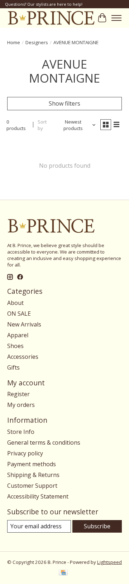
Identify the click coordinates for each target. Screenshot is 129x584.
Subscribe (97, 526)
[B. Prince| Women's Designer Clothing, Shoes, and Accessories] (51, 17)
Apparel (17, 335)
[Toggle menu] (116, 18)
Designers (36, 42)
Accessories (22, 357)
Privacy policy (25, 453)
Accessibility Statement (37, 496)
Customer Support (32, 486)
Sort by (42, 125)
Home (13, 42)
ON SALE (19, 314)
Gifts (13, 367)
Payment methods (31, 464)
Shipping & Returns (33, 475)
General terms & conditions (43, 442)
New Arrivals (24, 324)
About (15, 303)
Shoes (15, 346)
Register (18, 394)
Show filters (64, 103)
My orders (21, 405)
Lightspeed (109, 562)
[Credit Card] (63, 573)
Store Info (20, 432)
